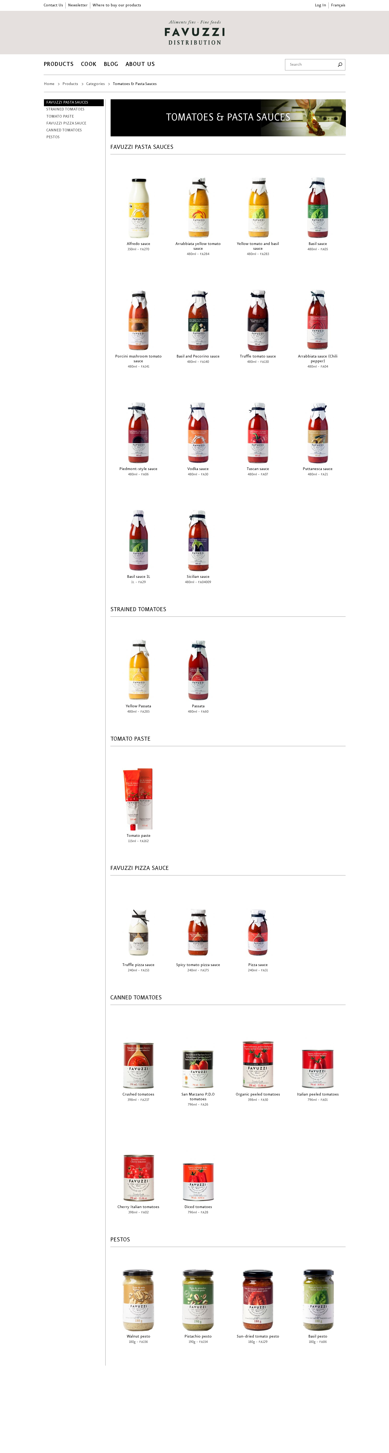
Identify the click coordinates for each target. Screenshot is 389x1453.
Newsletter (78, 5)
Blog (111, 64)
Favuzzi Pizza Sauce (66, 123)
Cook (89, 64)
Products (59, 64)
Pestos (53, 137)
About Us (140, 64)
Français (338, 5)
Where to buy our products (117, 5)
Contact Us (53, 5)
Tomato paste (60, 116)
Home (49, 84)
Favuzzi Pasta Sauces (67, 102)
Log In (320, 5)
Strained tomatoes (65, 109)
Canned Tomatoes (64, 130)
